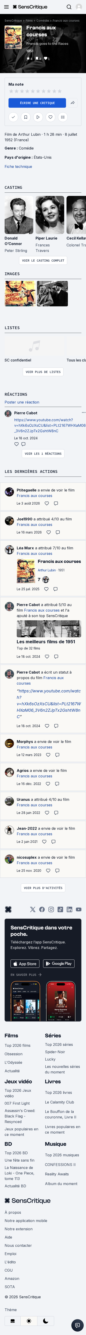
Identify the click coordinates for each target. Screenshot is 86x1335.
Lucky (50, 1059)
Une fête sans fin (19, 1160)
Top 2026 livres (58, 1092)
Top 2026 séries (59, 1044)
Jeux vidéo (18, 1081)
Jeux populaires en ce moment (21, 1132)
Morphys (25, 741)
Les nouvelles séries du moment (62, 1069)
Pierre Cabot (28, 604)
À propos (13, 1212)
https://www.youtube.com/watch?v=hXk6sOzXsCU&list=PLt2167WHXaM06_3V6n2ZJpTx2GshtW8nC (50, 425)
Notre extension (19, 1229)
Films (29, 20)
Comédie (42, 20)
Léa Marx (25, 548)
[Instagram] (51, 911)
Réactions (16, 394)
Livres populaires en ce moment (62, 1129)
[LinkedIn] (69, 911)
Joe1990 (24, 519)
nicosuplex (27, 857)
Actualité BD (15, 1186)
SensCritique (13, 20)
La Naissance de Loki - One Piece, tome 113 (19, 1173)
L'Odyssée (13, 1062)
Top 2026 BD (16, 1153)
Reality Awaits (57, 1174)
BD (8, 1144)
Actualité (12, 1071)
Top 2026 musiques (62, 1155)
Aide (8, 1237)
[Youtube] (78, 911)
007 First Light (17, 1103)
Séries (53, 1036)
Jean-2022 (27, 828)
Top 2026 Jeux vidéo (18, 1093)
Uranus (23, 799)
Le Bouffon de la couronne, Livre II (60, 1114)
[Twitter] (33, 911)
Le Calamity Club (59, 1102)
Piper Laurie (46, 238)
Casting (13, 187)
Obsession (13, 1054)
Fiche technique (18, 166)
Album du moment (61, 1183)
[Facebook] (42, 911)
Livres (53, 1081)
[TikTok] (60, 911)
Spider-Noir (55, 1052)
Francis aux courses (66, 20)
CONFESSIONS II (60, 1164)
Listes (12, 327)
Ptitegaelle (26, 490)
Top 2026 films (18, 1045)
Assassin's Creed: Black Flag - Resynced (20, 1116)
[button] (78, 6)
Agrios (23, 770)
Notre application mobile (26, 1220)
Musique (55, 1144)
